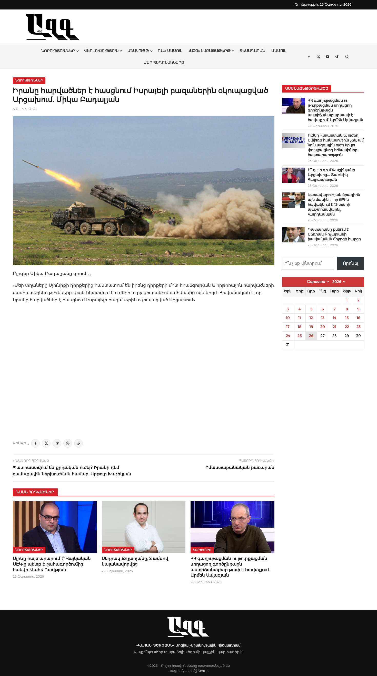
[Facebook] (35, 443)
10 (288, 318)
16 (358, 318)
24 (288, 336)
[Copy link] (78, 443)
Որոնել (350, 263)
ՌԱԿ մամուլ (170, 50)
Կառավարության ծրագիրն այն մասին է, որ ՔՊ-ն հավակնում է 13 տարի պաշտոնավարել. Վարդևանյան (334, 204)
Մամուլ (278, 50)
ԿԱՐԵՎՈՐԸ (202, 550)
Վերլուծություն (101, 50)
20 (322, 327)
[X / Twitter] (46, 443)
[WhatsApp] (67, 443)
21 (334, 327)
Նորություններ (58, 50)
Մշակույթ (138, 50)
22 (347, 327)
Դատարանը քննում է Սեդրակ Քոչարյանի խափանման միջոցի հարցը (334, 234)
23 (358, 327)
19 (311, 327)
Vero (201, 671)
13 (322, 318)
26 (311, 336)
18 (299, 327)
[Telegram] (57, 443)
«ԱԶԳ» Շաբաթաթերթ (209, 50)
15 (347, 318)
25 (299, 336)
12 (311, 318)
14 (334, 318)
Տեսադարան (252, 50)
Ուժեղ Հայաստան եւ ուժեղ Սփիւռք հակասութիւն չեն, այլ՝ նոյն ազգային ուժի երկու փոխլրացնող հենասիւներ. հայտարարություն (336, 145)
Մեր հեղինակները (164, 62)
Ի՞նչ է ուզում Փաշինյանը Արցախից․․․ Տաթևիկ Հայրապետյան (331, 175)
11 (299, 318)
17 (288, 327)
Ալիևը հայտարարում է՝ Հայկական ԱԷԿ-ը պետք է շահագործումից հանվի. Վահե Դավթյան (52, 564)
